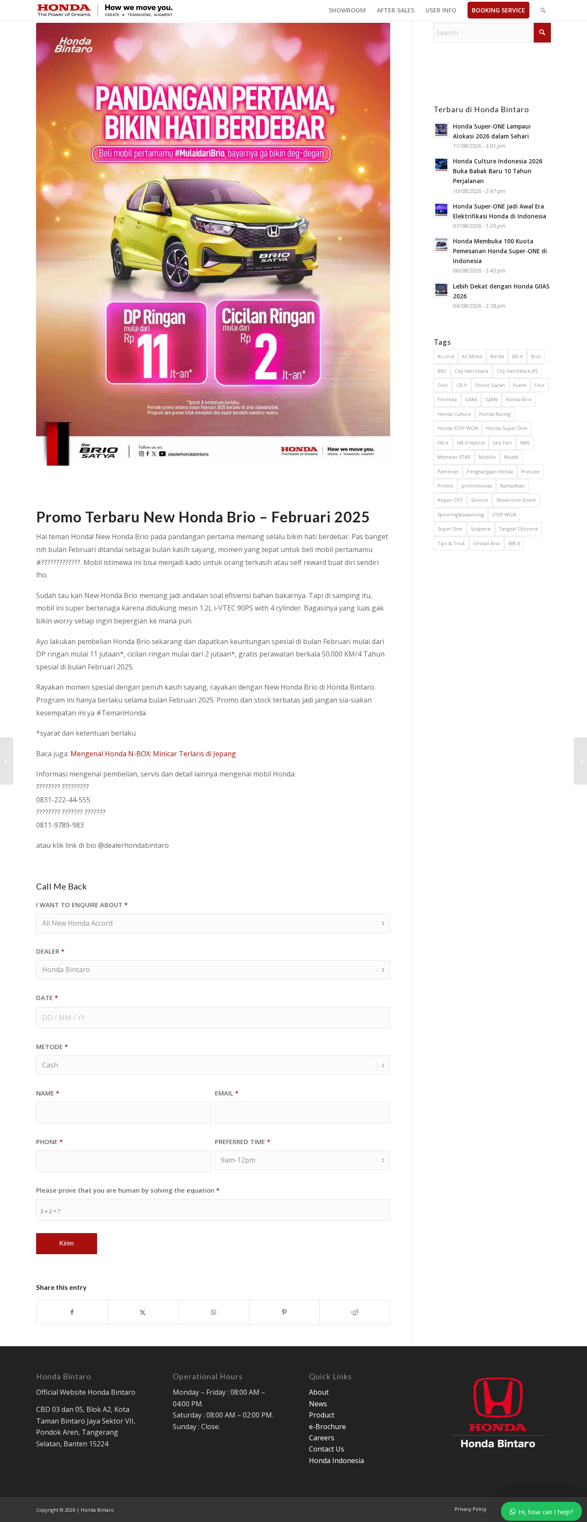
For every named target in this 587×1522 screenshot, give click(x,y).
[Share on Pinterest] (284, 1312)
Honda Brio (519, 399)
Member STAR (454, 457)
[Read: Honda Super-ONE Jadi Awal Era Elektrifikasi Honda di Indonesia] (441, 210)
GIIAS (471, 399)
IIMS (524, 442)
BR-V (517, 356)
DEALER (50, 951)
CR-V (461, 385)
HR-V (443, 442)
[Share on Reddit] (355, 1312)
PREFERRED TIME (242, 1141)
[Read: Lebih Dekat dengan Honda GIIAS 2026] (441, 290)
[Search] (543, 10)
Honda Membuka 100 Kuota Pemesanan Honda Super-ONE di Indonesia (500, 251)
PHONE (49, 1141)
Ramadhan (512, 485)
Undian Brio (486, 543)
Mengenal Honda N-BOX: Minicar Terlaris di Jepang (153, 753)
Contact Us (326, 1449)
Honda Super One (506, 428)
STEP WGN (504, 514)
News (318, 1403)
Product (321, 1415)
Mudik (511, 457)
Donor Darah (490, 385)
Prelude (530, 471)
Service (479, 500)
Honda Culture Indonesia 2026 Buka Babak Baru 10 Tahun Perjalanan (497, 171)
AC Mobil (472, 356)
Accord (445, 356)
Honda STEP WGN (457, 428)
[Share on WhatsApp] (213, 1312)
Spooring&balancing (460, 514)
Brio (536, 356)
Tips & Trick (451, 543)
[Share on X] (143, 1312)
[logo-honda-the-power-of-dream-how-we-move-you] (105, 10)
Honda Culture (454, 414)
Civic (442, 385)
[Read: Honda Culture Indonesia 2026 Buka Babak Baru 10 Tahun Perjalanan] (441, 164)
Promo (445, 485)
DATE (47, 997)
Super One (449, 528)
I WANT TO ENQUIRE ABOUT (82, 904)
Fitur (539, 385)
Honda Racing (495, 414)
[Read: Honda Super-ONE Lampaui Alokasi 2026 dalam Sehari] (441, 130)
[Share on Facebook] (72, 1312)
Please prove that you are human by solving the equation (128, 1190)
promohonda (477, 485)
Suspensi (481, 528)
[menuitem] (347, 10)
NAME (47, 1093)
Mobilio (487, 457)
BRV (441, 371)
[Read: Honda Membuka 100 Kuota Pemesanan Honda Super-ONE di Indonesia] (441, 244)
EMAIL (226, 1093)
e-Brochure (327, 1426)
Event (519, 385)
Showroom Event (516, 500)
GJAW (491, 399)
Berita (497, 356)
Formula (447, 399)
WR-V (514, 543)
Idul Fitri (502, 442)
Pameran (448, 471)
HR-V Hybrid (471, 442)
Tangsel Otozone (518, 528)
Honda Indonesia (336, 1460)
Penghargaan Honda (490, 471)
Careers (321, 1437)
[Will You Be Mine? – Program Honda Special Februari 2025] (580, 761)
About (319, 1392)
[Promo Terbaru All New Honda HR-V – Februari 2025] (6, 761)
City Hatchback (472, 371)
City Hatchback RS (517, 371)
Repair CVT (450, 500)
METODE (52, 1046)
